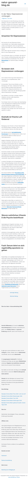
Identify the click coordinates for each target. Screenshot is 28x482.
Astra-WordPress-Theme (14, 477)
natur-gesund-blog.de (9, 3)
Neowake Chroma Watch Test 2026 (10, 398)
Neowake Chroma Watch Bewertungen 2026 (12, 396)
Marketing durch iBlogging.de (8, 469)
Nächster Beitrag (14, 296)
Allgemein (4, 18)
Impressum (4, 455)
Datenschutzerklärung (7, 460)
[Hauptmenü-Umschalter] (25, 3)
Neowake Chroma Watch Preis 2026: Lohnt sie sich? (14, 393)
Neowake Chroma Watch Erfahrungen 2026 (12, 400)
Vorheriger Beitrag (14, 292)
